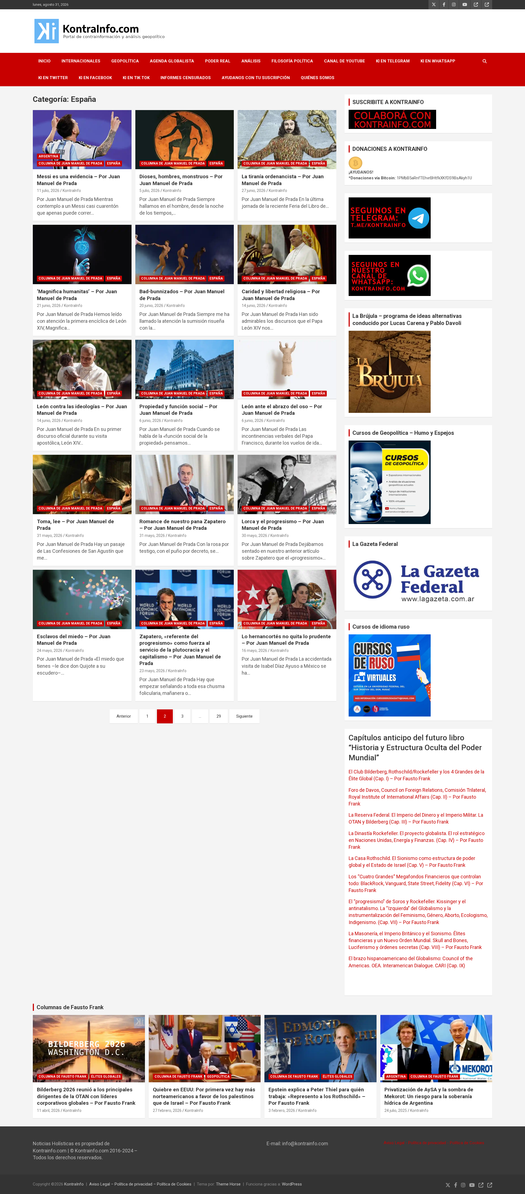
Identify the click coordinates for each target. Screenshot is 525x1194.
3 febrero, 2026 (282, 1110)
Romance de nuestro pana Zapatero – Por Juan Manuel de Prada (182, 524)
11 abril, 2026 (48, 1110)
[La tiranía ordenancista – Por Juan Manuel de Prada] (287, 139)
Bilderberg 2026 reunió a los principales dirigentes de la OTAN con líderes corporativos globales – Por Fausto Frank (86, 1096)
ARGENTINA (48, 156)
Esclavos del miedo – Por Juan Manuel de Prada (73, 639)
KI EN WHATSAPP (438, 61)
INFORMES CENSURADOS (186, 77)
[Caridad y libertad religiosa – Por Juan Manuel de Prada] (287, 254)
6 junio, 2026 (150, 420)
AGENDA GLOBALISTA (172, 61)
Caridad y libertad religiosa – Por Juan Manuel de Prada (281, 294)
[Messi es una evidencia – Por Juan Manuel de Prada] (82, 139)
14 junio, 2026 (254, 305)
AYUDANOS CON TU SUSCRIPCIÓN (256, 77)
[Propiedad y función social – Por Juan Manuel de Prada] (184, 369)
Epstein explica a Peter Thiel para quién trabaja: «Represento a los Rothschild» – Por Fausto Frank (317, 1096)
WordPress (292, 1184)
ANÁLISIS (251, 61)
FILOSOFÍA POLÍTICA (292, 61)
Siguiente (244, 716)
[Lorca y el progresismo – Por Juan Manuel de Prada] (287, 484)
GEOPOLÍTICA (125, 61)
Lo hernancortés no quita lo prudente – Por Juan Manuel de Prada (286, 639)
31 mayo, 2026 (49, 535)
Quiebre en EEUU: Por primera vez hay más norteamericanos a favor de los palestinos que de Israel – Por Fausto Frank (204, 1096)
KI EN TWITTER (53, 77)
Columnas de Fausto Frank (70, 1007)
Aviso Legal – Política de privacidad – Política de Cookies (140, 1184)
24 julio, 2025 (395, 1110)
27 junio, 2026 (254, 190)
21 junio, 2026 (49, 305)
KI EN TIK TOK (136, 77)
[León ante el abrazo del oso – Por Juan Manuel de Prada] (287, 369)
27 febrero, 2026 (167, 1110)
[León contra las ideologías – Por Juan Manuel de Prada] (82, 369)
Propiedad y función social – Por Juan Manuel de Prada (178, 409)
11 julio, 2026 (48, 190)
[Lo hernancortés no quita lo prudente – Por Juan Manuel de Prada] (287, 599)
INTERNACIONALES (81, 61)
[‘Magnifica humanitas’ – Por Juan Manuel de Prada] (82, 254)
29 (219, 716)
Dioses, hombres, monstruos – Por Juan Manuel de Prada (181, 179)
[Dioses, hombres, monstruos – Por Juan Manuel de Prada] (184, 139)
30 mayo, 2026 (254, 535)
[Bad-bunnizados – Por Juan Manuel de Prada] (184, 254)
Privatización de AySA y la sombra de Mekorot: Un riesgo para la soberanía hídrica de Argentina (428, 1096)
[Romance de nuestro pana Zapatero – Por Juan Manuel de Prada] (184, 484)
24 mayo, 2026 (49, 650)
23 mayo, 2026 (152, 671)
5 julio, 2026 (149, 190)
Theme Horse (228, 1184)
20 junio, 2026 (151, 305)
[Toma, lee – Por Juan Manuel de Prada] (82, 484)
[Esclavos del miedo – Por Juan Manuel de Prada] (82, 599)
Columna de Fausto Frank (62, 1076)
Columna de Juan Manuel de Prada (70, 163)
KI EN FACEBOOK (95, 77)
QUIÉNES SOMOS (317, 77)
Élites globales (106, 1076)
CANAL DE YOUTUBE (344, 61)
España (113, 163)
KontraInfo (72, 190)
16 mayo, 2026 (254, 650)
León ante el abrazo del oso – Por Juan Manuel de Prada (282, 409)
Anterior (123, 716)
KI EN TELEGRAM (393, 61)
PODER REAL (218, 61)
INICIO (44, 61)
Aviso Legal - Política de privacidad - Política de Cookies (434, 1142)
